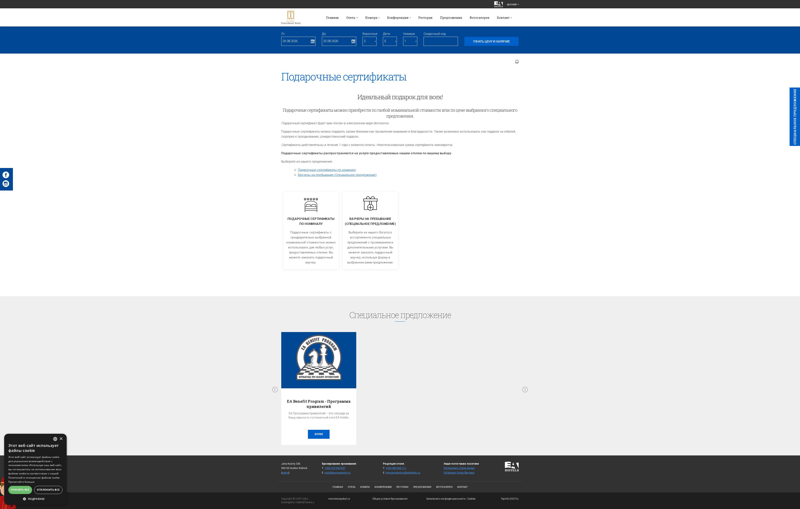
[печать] (517, 62)
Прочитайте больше (21, 482)
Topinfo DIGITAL (510, 498)
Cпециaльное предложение (795, 117)
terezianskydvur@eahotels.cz (403, 472)
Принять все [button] (20, 489)
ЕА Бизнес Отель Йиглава (459, 472)
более (319, 434)
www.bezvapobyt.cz (339, 498)
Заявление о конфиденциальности (445, 498)
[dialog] (35, 469)
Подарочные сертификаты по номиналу (327, 170)
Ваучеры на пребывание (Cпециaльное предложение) (337, 175)
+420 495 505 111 (396, 468)
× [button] (60, 438)
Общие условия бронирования (390, 498)
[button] (35, 499)
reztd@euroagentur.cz (338, 472)
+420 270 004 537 (335, 468)
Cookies (471, 498)
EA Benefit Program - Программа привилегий (319, 404)
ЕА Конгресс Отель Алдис (459, 468)
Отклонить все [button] (48, 489)
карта (285, 472)
